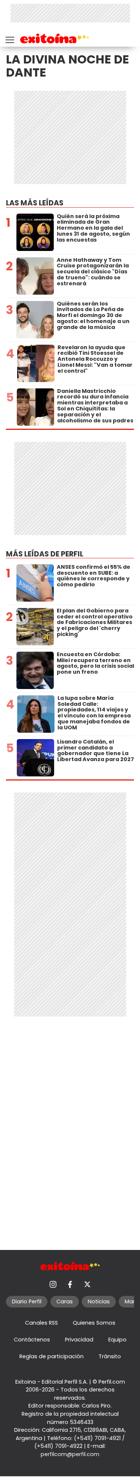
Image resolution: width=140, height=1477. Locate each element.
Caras (64, 1301)
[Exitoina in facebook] (70, 1284)
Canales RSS (41, 1322)
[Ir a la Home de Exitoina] (54, 40)
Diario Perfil (26, 1301)
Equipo (117, 1339)
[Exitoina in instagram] (53, 1284)
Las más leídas (34, 203)
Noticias (99, 1301)
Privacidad (79, 1339)
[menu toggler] (9, 38)
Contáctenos (32, 1339)
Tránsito (110, 1356)
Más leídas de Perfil (44, 554)
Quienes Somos (94, 1322)
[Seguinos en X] (87, 1284)
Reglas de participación (51, 1356)
